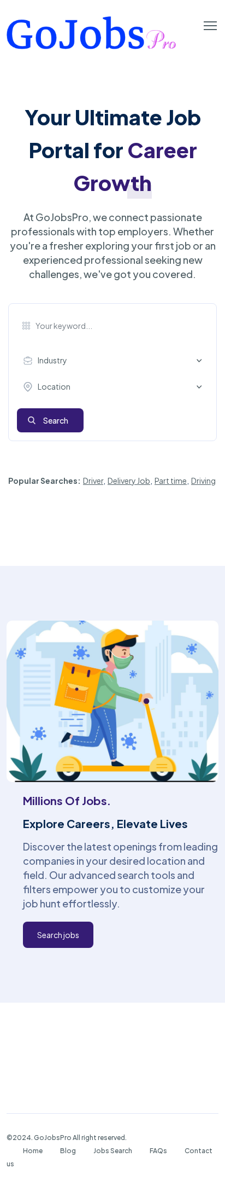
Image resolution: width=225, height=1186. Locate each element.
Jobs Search (112, 1151)
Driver (93, 480)
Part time (171, 480)
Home (33, 1151)
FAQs (158, 1151)
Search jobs (58, 935)
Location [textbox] (54, 386)
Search (55, 420)
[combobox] (115, 360)
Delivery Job (129, 480)
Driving (203, 480)
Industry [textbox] (52, 360)
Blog (68, 1151)
